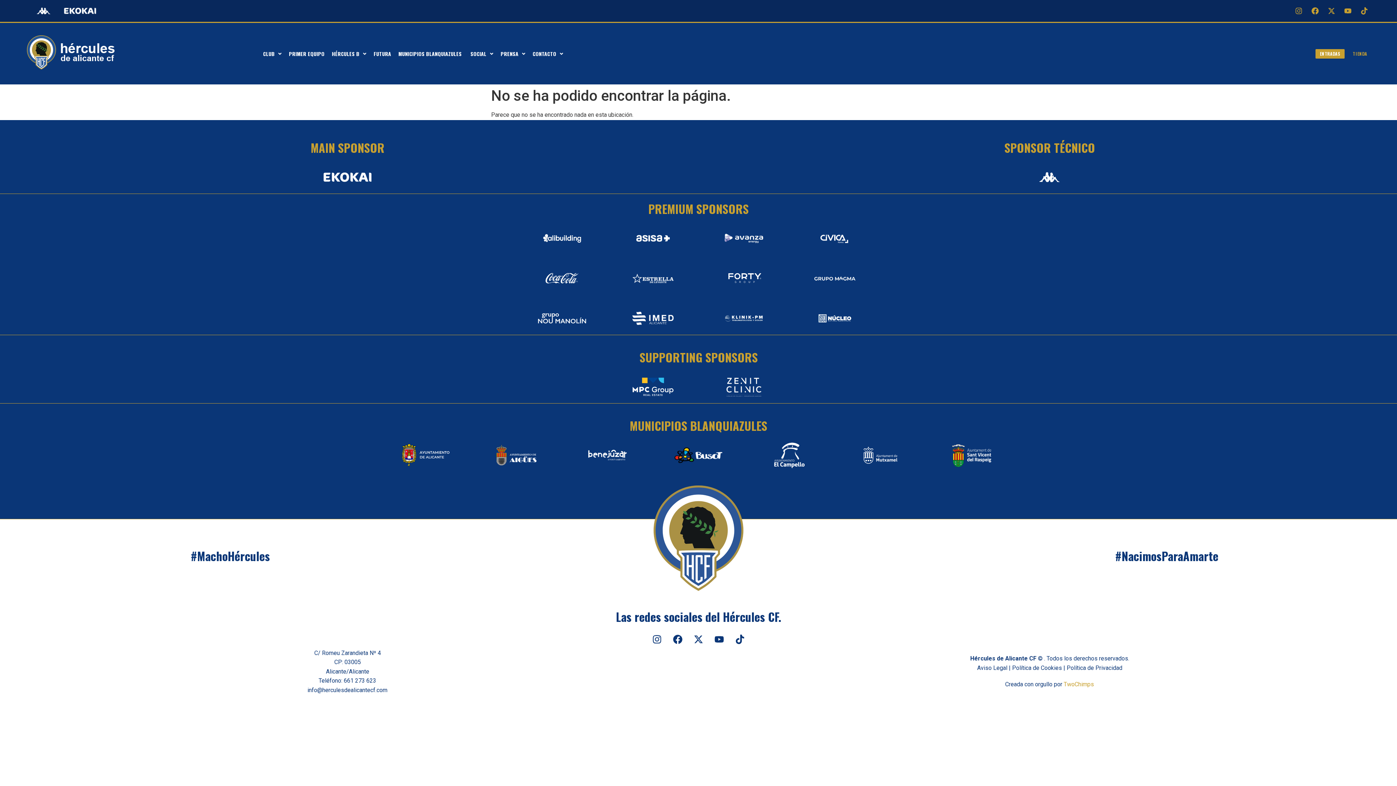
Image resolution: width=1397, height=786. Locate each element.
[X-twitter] (1331, 11)
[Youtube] (1348, 11)
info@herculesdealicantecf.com (347, 690)
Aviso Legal (992, 667)
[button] (272, 54)
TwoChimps (1079, 684)
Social (478, 53)
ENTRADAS (1330, 54)
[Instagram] (1298, 11)
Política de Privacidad (1094, 667)
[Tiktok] (1364, 11)
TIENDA (1360, 54)
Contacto (544, 53)
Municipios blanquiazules (430, 53)
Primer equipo (307, 53)
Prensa (509, 53)
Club (269, 53)
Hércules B (345, 53)
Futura (382, 53)
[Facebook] (1315, 11)
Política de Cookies (1037, 667)
